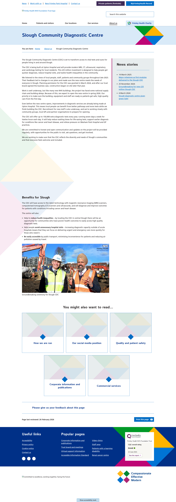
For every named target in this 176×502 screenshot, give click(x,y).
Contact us (75, 3)
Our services (93, 23)
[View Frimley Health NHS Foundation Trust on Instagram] (34, 458)
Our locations (70, 23)
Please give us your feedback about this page (58, 408)
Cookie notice (28, 448)
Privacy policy (27, 444)
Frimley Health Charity (141, 23)
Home (24, 23)
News (24, 3)
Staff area (96, 444)
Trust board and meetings (72, 447)
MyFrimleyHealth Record (141, 3)
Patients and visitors (45, 23)
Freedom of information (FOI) (83, 21)
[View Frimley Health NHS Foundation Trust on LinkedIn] (29, 458)
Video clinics (97, 440)
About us (113, 23)
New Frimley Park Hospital (56, 3)
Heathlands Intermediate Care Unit (84, 21)
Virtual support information (73, 451)
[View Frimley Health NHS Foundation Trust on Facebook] (23, 458)
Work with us (35, 3)
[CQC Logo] (134, 438)
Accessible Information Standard (75, 455)
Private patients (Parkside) (109, 3)
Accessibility (27, 440)
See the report (134, 455)
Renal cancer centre (100, 455)
